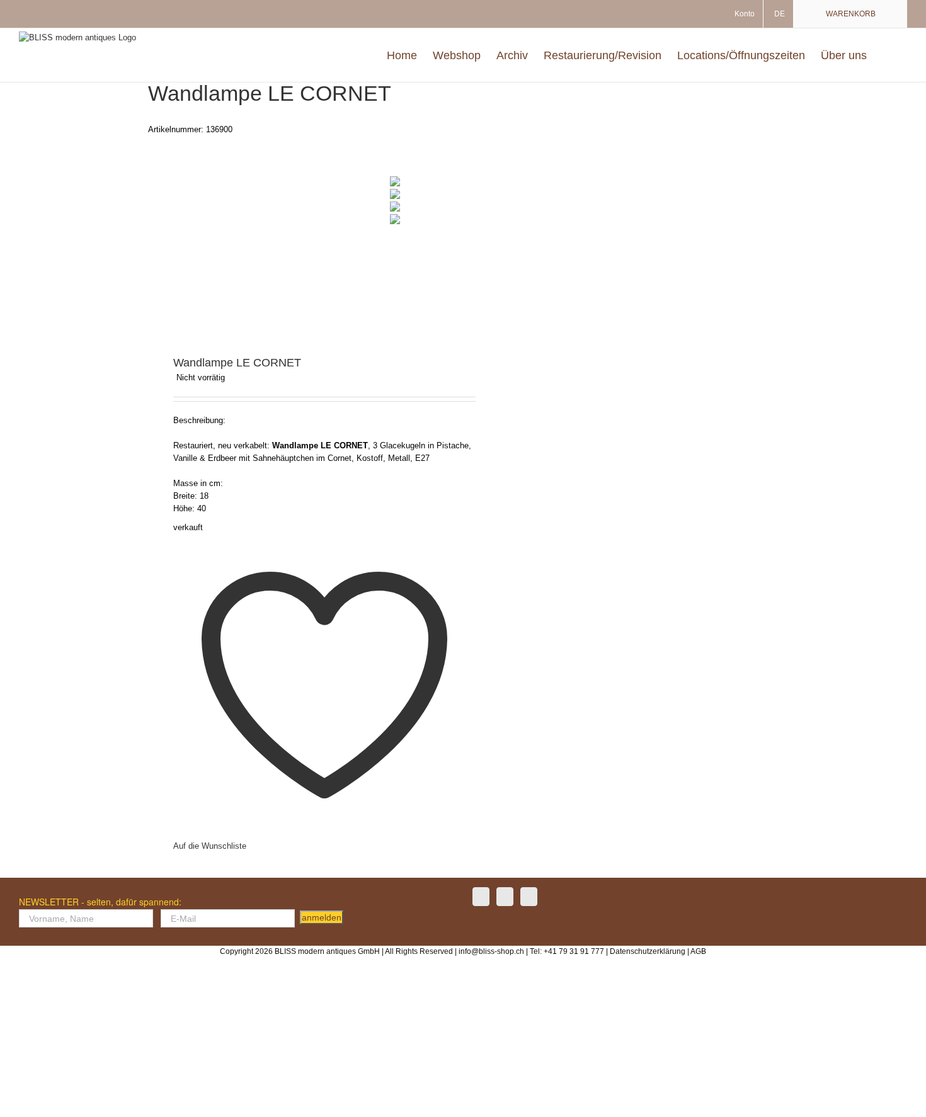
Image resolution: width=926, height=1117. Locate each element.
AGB (698, 951)
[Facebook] (480, 896)
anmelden (321, 917)
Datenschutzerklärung (647, 951)
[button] (887, 55)
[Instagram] (504, 896)
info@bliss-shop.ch (491, 951)
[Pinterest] (528, 896)
